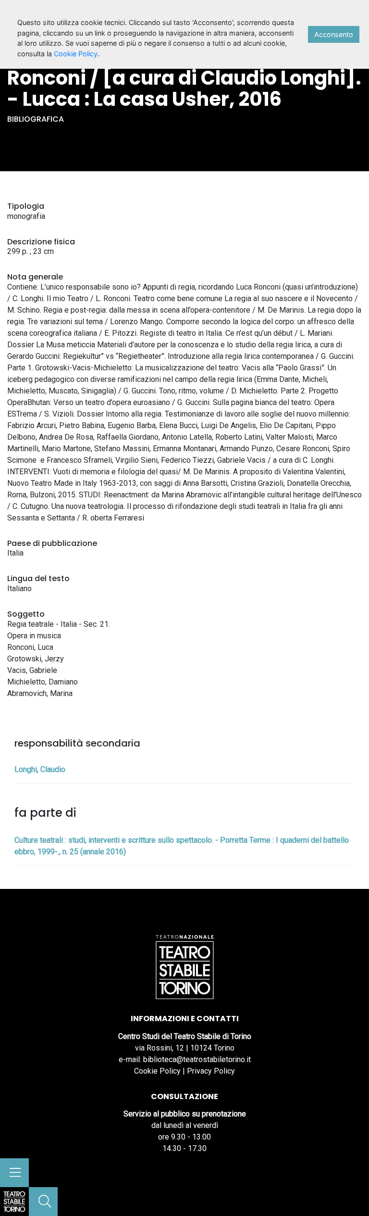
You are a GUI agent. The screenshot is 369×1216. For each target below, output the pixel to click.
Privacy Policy (211, 1071)
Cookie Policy (157, 1071)
